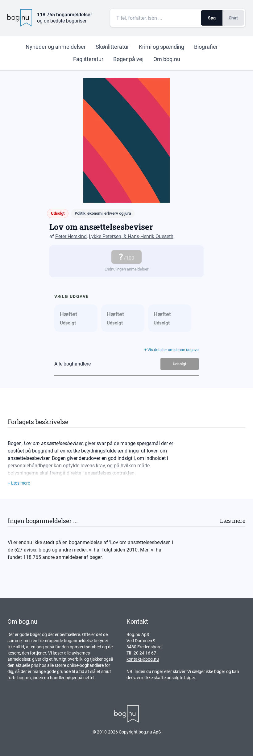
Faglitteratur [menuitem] (88, 59)
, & (124, 236)
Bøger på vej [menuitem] (128, 59)
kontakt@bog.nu (142, 659)
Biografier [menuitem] (206, 46)
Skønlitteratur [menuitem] (112, 46)
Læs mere (232, 520)
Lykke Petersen (105, 236)
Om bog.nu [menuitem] (166, 59)
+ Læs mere (19, 483)
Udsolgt (179, 363)
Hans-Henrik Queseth (150, 236)
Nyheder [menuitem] (56, 46)
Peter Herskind (71, 236)
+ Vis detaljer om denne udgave (171, 349)
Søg (212, 17)
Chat (233, 17)
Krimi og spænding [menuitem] (161, 46)
